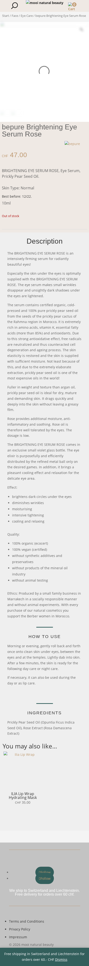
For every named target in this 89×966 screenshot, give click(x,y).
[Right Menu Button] (83, 6)
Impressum (18, 937)
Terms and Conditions (26, 921)
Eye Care (27, 16)
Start (5, 16)
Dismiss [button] (61, 959)
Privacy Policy (19, 929)
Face (15, 16)
